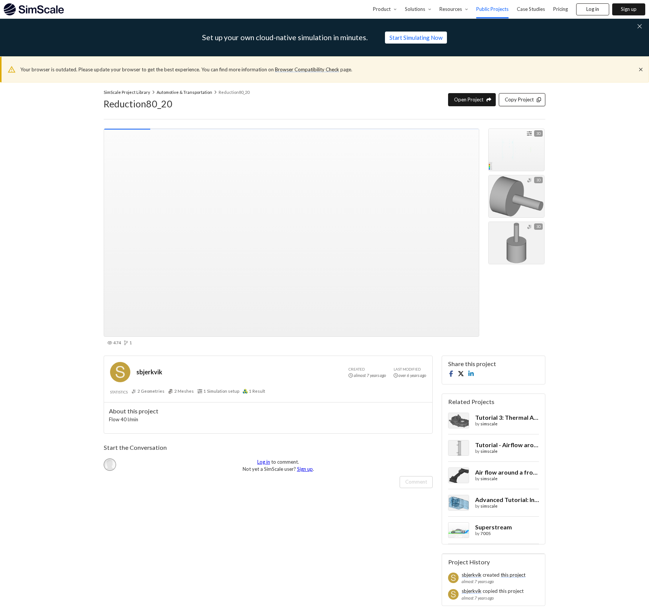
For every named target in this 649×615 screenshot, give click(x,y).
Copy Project (519, 99)
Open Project (468, 99)
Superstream (493, 527)
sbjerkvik (149, 371)
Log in (592, 9)
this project (513, 575)
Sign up (629, 9)
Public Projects (492, 9)
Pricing (560, 9)
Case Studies (531, 9)
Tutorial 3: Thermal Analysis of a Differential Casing (507, 417)
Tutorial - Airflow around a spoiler (507, 444)
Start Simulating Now (415, 37)
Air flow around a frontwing (507, 472)
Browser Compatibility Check (307, 69)
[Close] (641, 69)
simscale (489, 423)
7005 (485, 533)
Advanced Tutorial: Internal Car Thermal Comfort (507, 499)
